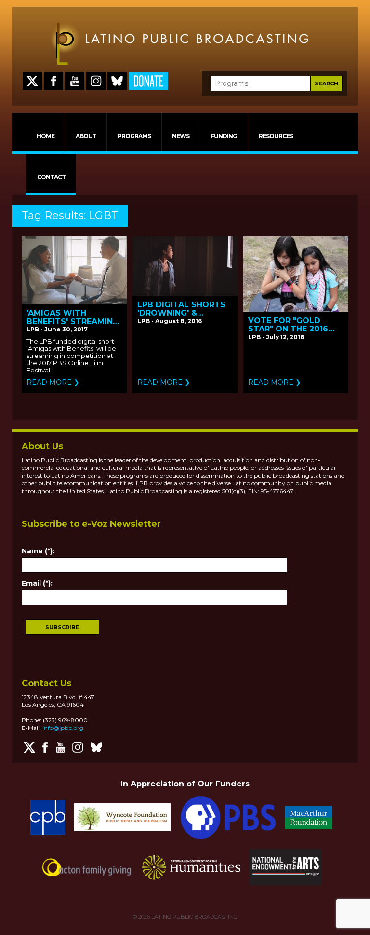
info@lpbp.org (62, 727)
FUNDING (224, 135)
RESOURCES (276, 135)
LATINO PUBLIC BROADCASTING (194, 916)
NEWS (180, 135)
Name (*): (38, 551)
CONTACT (51, 176)
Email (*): (37, 583)
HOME (45, 135)
